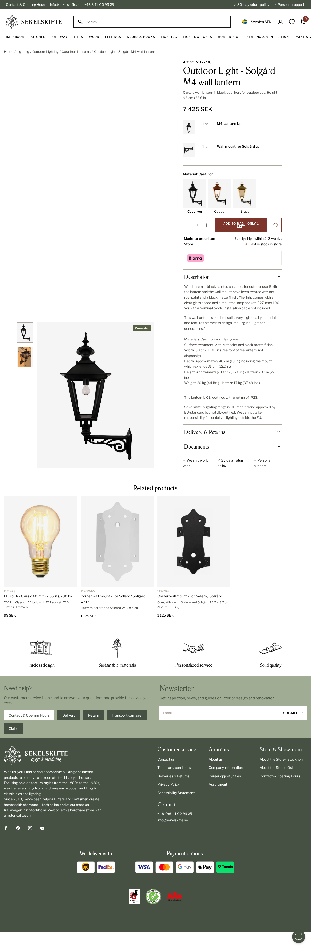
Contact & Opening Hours (26, 4)
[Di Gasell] (134, 896)
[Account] (280, 22)
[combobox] (156, 22)
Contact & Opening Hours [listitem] (29, 715)
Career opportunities (225, 776)
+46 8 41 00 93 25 (99, 4)
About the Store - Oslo (277, 767)
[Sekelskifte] (53, 756)
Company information (226, 767)
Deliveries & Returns (173, 776)
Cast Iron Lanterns (76, 52)
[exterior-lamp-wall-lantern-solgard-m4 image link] (95, 395)
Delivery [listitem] (69, 715)
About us (216, 759)
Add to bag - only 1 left (241, 225)
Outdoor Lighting (45, 52)
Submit (290, 713)
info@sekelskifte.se (65, 4)
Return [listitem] (93, 715)
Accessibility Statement (176, 793)
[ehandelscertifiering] (153, 896)
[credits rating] (174, 896)
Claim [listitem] (13, 728)
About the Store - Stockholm (282, 759)
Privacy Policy (168, 784)
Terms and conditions (174, 767)
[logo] (34, 22)
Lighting (23, 52)
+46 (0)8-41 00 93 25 (174, 814)
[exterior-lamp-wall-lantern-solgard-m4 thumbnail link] (25, 332)
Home (8, 52)
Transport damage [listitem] (126, 715)
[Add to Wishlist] (276, 225)
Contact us (166, 759)
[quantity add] (206, 225)
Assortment (218, 784)
